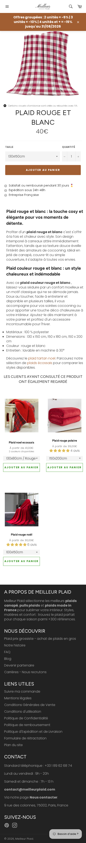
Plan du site (13, 745)
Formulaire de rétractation (25, 738)
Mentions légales (18, 698)
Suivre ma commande (22, 691)
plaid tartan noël (41, 358)
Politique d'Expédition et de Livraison (33, 731)
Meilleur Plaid (24, 838)
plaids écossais (39, 363)
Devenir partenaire (19, 665)
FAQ (7, 652)
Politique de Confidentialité (26, 718)
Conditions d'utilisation (22, 711)
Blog (7, 658)
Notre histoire (14, 645)
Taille (9, 147)
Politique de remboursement (27, 724)
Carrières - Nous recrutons (25, 672)
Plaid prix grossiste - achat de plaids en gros (40, 638)
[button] (59, 450)
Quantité (68, 147)
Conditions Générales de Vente (29, 704)
